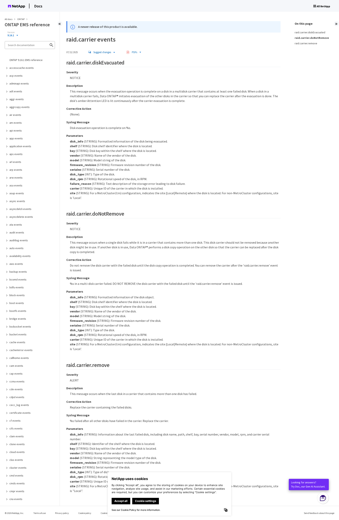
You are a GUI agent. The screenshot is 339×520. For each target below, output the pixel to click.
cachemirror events (21, 350)
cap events (16, 373)
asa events (15, 185)
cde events (16, 389)
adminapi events (19, 83)
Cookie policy (84, 513)
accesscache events (21, 68)
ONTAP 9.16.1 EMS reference (26, 60)
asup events (16, 193)
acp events (16, 75)
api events (15, 130)
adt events (15, 91)
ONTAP (21, 19)
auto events (16, 248)
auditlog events (18, 240)
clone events (17, 444)
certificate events (20, 413)
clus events (16, 460)
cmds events (17, 483)
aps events (16, 154)
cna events (15, 499)
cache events (17, 342)
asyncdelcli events (20, 209)
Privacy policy (62, 513)
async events (17, 201)
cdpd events (16, 397)
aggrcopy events (19, 107)
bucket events (17, 334)
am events (15, 122)
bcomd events (17, 279)
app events (16, 138)
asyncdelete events (21, 217)
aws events (16, 264)
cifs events (16, 428)
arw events (16, 177)
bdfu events (16, 287)
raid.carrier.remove (306, 43)
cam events (16, 366)
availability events (20, 256)
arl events (15, 162)
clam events (16, 436)
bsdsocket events (20, 326)
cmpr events (16, 491)
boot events (16, 303)
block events (17, 295)
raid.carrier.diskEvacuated (310, 32)
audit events (16, 232)
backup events (18, 271)
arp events (15, 170)
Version (11, 32)
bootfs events (17, 311)
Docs (38, 6)
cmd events (16, 475)
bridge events (17, 318)
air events (15, 115)
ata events (15, 224)
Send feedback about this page (319, 513)
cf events (15, 420)
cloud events (17, 452)
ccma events (17, 381)
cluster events (17, 467)
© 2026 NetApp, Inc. (14, 513)
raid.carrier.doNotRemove (312, 38)
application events (20, 146)
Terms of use (39, 513)
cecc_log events (19, 405)
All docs (8, 19)
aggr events (16, 99)
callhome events (19, 358)
